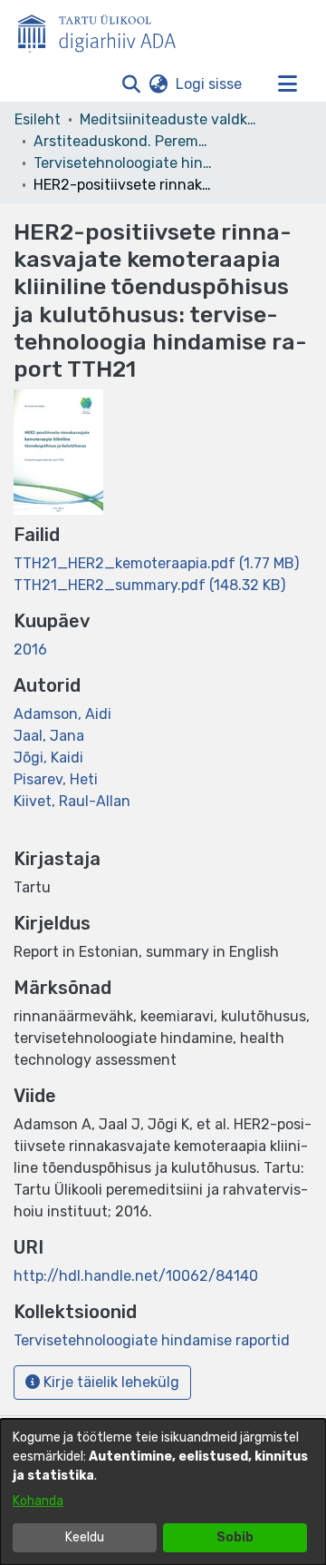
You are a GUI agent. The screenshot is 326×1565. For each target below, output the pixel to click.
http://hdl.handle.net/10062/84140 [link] (136, 1275)
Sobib (235, 1537)
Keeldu (84, 1537)
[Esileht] (104, 30)
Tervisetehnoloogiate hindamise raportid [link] (124, 163)
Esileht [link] (37, 119)
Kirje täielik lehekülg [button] (109, 1382)
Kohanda (38, 1501)
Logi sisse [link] (210, 84)
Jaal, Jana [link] (49, 735)
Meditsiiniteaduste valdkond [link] (170, 119)
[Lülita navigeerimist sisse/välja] (287, 84)
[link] (156, 563)
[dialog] (163, 1492)
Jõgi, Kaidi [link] (48, 757)
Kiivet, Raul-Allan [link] (72, 801)
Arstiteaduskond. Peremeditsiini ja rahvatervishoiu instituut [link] (124, 141)
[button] (131, 84)
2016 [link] (30, 649)
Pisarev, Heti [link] (56, 779)
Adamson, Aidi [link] (62, 714)
